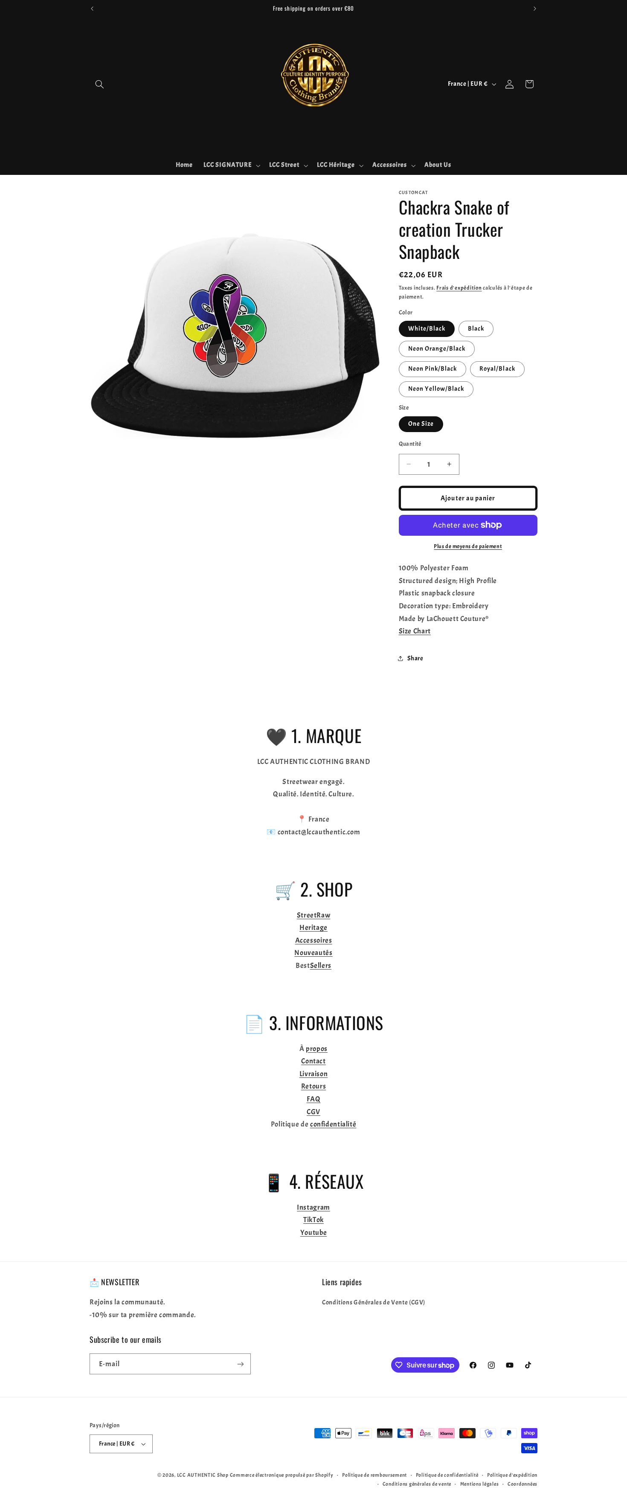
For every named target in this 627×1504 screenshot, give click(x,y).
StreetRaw (314, 915)
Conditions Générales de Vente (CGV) (373, 1302)
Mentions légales (479, 1484)
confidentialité (333, 1124)
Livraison (313, 1073)
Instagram (313, 1207)
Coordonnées (522, 1484)
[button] (99, 84)
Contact (313, 1061)
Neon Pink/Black (432, 368)
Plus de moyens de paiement (468, 546)
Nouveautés (313, 952)
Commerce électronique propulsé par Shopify (282, 1475)
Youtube (313, 1232)
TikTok (313, 1219)
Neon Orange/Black (437, 348)
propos (317, 1048)
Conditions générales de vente (417, 1484)
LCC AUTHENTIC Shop (203, 1475)
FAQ (314, 1099)
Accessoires (313, 940)
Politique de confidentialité (447, 1475)
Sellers (320, 965)
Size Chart (415, 630)
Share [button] (415, 658)
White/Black (427, 328)
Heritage (313, 927)
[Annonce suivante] (534, 8)
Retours (313, 1086)
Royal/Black (497, 368)
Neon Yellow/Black (436, 388)
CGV (313, 1111)
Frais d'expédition (459, 287)
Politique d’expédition (512, 1475)
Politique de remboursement (374, 1475)
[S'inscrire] (240, 1363)
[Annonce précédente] (92, 8)
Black (476, 328)
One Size (421, 423)
